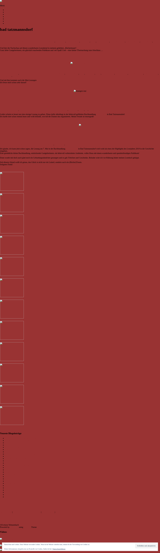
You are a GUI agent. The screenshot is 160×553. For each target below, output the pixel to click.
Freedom (27, 527)
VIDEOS (8, 23)
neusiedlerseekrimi (117, 41)
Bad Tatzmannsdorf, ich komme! (21, 104)
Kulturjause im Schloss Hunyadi (17, 445)
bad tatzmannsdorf (47, 41)
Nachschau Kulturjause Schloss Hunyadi (21, 443)
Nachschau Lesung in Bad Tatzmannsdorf (26, 36)
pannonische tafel (133, 41)
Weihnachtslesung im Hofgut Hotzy (19, 447)
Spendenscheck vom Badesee (16, 486)
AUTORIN (9, 14)
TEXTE (8, 19)
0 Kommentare (19, 44)
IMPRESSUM (6, 512)
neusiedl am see (121, 74)
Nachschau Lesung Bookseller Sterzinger (21, 438)
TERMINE (9, 12)
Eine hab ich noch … (13, 449)
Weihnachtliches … (12, 461)
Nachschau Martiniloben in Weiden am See (22, 463)
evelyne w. (4, 41)
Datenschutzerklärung (58, 549)
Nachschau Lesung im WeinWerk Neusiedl (22, 470)
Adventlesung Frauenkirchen (16, 452)
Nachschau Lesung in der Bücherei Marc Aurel (23, 490)
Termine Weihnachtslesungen (16, 458)
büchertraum (60, 41)
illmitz (82, 74)
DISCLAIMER (48, 512)
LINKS (59, 512)
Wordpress (14, 527)
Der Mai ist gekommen (14, 68)
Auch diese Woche (12, 467)
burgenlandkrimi (72, 41)
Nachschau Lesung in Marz (16, 476)
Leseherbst (9, 479)
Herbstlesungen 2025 (13, 483)
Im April (8, 495)
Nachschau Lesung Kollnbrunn (17, 465)
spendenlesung (146, 41)
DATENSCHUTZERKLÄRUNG (26, 512)
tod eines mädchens (20, 76)
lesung (93, 41)
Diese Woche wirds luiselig (15, 474)
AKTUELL (9, 10)
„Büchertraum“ (72, 149)
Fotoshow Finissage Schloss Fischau (19, 497)
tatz (86, 110)
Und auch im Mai (12, 492)
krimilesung (85, 41)
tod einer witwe (95, 110)
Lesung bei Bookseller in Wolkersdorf (20, 440)
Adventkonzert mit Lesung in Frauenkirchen (22, 454)
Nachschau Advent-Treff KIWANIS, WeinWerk (24, 456)
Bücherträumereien (12, 139)
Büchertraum (101, 114)
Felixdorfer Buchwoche (14, 481)
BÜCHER (9, 17)
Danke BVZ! (10, 472)
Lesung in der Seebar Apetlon (16, 488)
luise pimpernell (103, 41)
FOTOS (8, 21)
